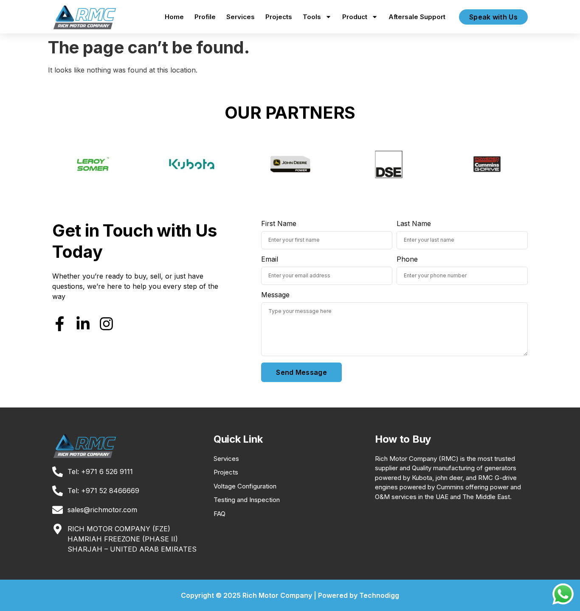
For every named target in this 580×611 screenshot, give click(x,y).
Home (174, 17)
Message (275, 295)
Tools (312, 17)
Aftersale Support (417, 17)
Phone (407, 259)
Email (269, 259)
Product (354, 17)
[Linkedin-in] (83, 323)
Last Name (414, 224)
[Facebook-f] (59, 323)
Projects (278, 17)
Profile (205, 17)
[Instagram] (106, 323)
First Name (278, 224)
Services (240, 17)
